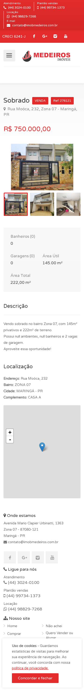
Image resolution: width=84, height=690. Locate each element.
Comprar (14, 634)
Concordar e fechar (35, 678)
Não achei (54, 626)
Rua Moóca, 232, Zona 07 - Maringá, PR (40, 112)
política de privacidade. (30, 668)
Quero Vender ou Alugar (59, 635)
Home (12, 626)
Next (67, 173)
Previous (17, 173)
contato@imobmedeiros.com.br (32, 542)
